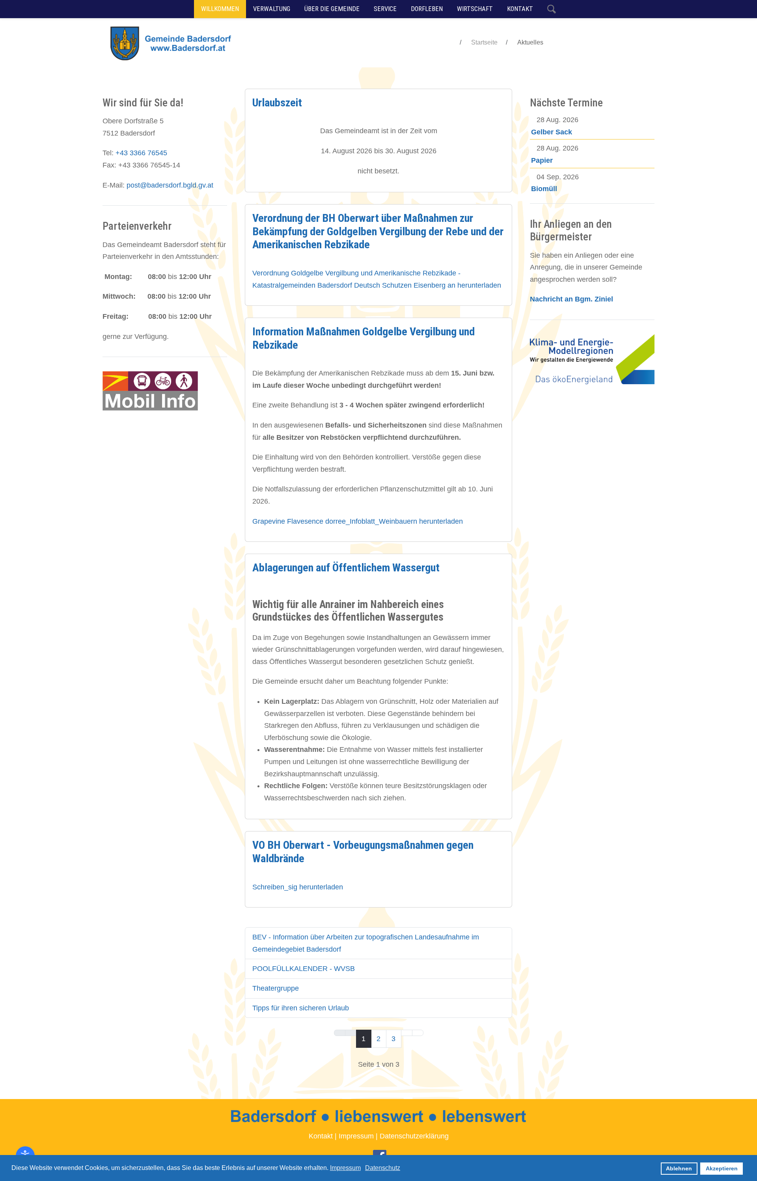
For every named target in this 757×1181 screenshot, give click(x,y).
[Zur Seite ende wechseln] (417, 1033)
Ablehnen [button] (679, 1168)
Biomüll (544, 189)
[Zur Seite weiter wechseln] (406, 1033)
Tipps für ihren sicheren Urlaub (300, 1008)
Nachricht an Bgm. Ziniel (571, 299)
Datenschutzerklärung (414, 1136)
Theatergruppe (275, 988)
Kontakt (321, 1136)
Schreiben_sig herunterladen (297, 887)
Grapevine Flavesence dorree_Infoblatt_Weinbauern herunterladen (357, 521)
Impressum (356, 1136)
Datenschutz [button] (382, 1167)
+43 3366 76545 (141, 153)
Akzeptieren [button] (722, 1168)
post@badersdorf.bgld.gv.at (170, 185)
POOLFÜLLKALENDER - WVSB (303, 969)
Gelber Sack (551, 132)
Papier (542, 160)
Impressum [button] (345, 1167)
